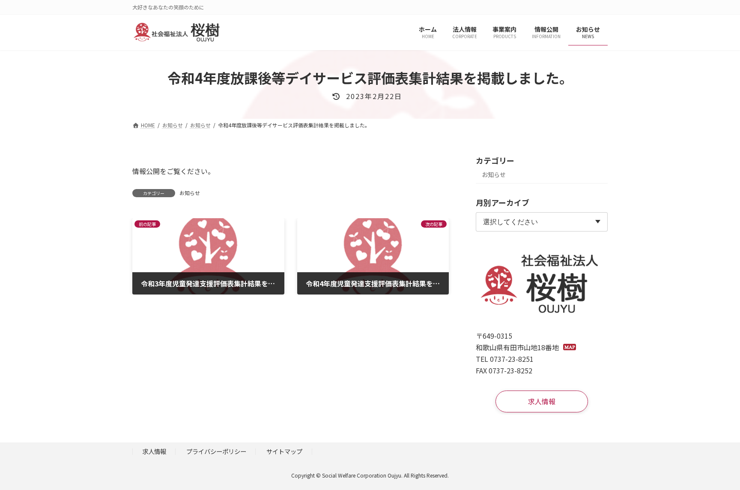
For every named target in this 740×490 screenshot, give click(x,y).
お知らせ (189, 192)
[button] (541, 402)
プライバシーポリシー (216, 451)
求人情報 (154, 451)
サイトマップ (284, 451)
